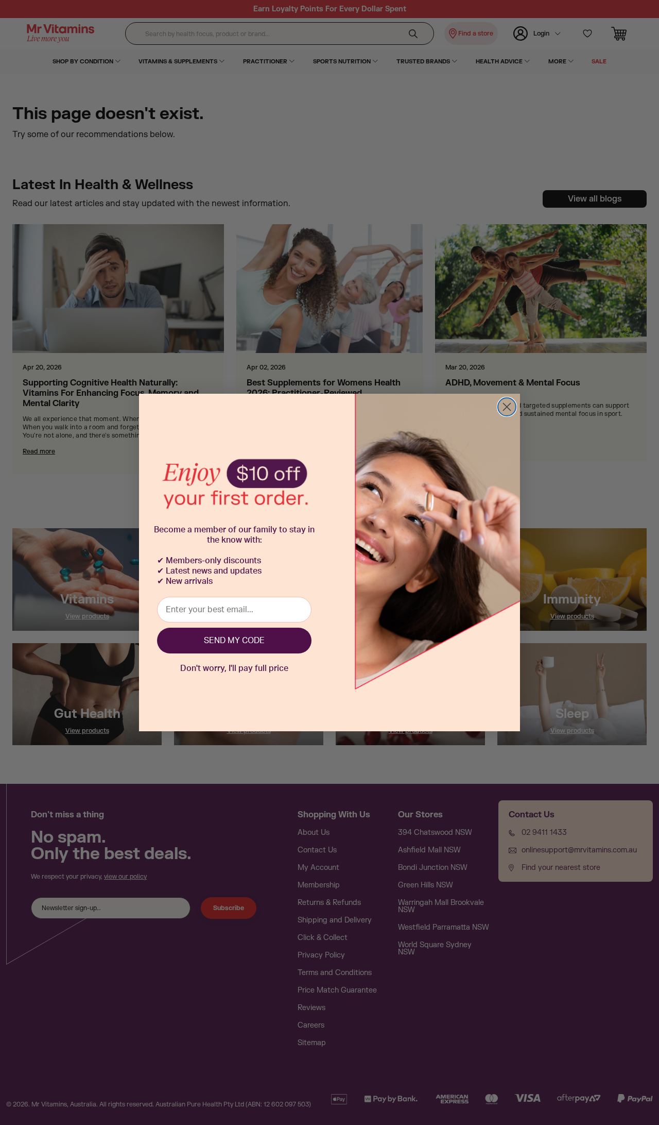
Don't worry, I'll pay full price (234, 668)
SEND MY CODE (234, 640)
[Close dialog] (507, 407)
